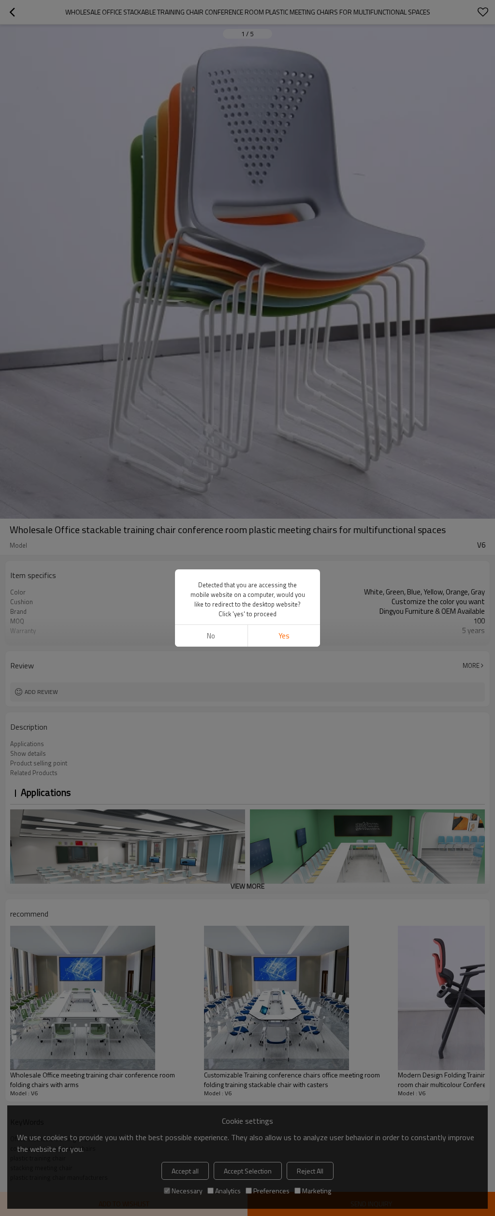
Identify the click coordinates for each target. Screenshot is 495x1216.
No (211, 635)
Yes (284, 635)
